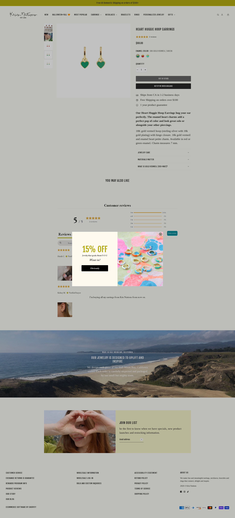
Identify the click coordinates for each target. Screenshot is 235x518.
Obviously (94, 268)
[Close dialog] (160, 234)
